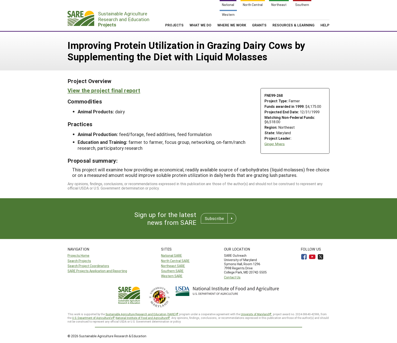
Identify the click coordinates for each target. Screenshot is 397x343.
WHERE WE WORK (231, 25)
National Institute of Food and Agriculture (141, 318)
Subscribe (214, 218)
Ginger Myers (274, 144)
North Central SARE (175, 261)
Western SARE (171, 276)
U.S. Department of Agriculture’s (92, 318)
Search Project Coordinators (88, 266)
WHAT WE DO (200, 25)
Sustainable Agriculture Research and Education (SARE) (140, 314)
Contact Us (232, 277)
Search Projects (79, 261)
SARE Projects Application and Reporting (97, 271)
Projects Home (78, 255)
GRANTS (259, 25)
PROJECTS (174, 25)
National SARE (171, 255)
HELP (324, 25)
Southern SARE (172, 271)
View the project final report (104, 90)
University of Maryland (255, 314)
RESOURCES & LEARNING (293, 25)
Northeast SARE (173, 266)
